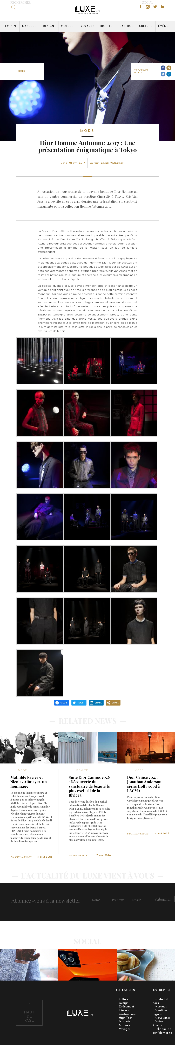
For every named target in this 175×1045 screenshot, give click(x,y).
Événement (166, 26)
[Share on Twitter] (163, 74)
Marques (161, 1006)
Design (48, 26)
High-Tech (108, 26)
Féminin (9, 26)
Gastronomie (127, 26)
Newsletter (162, 1018)
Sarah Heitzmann (112, 163)
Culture (146, 26)
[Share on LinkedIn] (169, 74)
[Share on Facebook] (163, 68)
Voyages (87, 26)
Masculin (30, 26)
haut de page (29, 1017)
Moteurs (68, 26)
